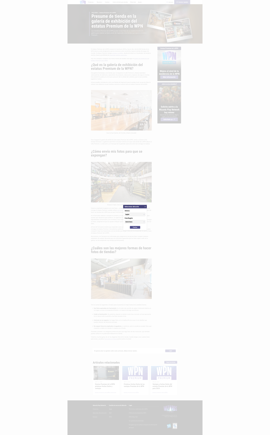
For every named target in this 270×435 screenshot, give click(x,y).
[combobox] (134, 214)
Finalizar (135, 227)
